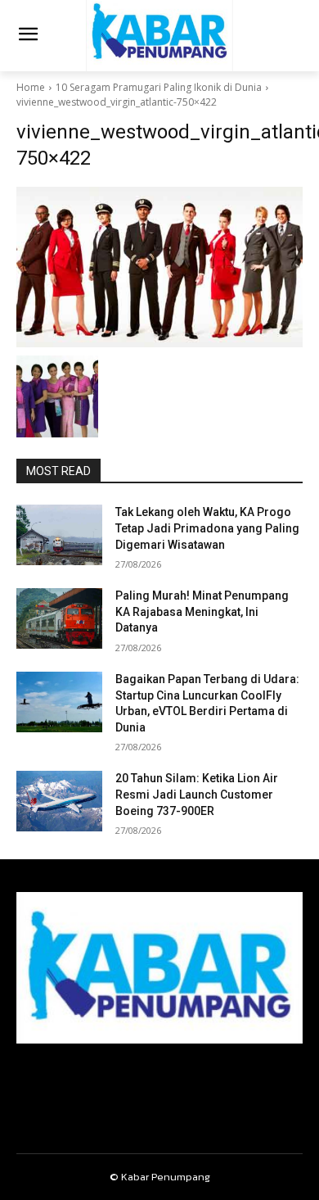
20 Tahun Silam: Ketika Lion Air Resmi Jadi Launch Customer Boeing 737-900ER (196, 794)
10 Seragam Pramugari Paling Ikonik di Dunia (159, 87)
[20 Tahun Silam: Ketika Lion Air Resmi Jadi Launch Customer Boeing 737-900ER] (59, 801)
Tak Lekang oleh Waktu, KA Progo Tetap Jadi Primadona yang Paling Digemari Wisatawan (207, 527)
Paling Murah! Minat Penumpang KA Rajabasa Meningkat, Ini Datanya (202, 611)
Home (30, 87)
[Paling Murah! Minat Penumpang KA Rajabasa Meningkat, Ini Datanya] (59, 618)
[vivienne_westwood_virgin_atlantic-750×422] (159, 267)
